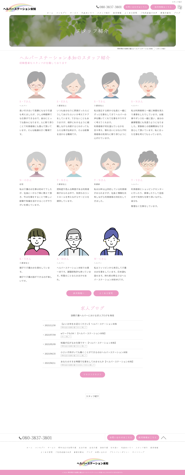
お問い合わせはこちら (136, 7)
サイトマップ (138, 452)
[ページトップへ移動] (163, 437)
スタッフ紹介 (92, 396)
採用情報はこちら (163, 7)
